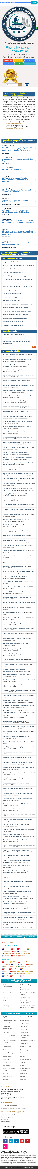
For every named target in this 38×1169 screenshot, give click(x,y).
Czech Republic (24, 962)
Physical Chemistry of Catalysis (13, 659)
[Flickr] (5, 1147)
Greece (6, 966)
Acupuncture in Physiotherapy (12, 262)
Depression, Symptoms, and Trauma (14, 468)
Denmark (7, 964)
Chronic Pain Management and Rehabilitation (17, 437)
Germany (30, 964)
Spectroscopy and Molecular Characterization (17, 757)
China (14, 949)
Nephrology (24, 1053)
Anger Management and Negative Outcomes (17, 375)
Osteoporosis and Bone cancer (12, 300)
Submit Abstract (8, 60)
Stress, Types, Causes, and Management (15, 778)
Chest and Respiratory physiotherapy (14, 276)
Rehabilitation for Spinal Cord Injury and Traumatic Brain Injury (16, 711)
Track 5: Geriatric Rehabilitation (13, 881)
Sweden (6, 976)
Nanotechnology (8, 1053)
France (22, 964)
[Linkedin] (16, 1141)
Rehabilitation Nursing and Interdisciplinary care (19, 716)
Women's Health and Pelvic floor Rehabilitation (18, 917)
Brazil (13, 942)
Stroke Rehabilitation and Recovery (14, 783)
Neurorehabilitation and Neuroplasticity (16, 597)
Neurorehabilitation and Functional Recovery (17, 592)
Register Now (18, 60)
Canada (6, 942)
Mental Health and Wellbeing (12, 550)
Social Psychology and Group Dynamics (15, 747)
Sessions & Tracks (29, 60)
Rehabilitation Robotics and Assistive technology (18, 726)
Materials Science (25, 1047)
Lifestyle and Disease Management (14, 535)
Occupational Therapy (10, 297)
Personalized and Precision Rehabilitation (16, 643)
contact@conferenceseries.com (12, 1095)
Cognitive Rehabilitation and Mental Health (17, 442)
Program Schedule (8, 64)
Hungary (14, 966)
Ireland (22, 966)
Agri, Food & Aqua (8, 1017)
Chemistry (23, 1029)
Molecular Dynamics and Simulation (14, 566)
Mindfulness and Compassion (12, 556)
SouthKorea (26, 953)
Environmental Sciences (25, 1036)
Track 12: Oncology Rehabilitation (13, 814)
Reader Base (18, 64)
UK (23, 976)
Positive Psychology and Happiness (14, 674)
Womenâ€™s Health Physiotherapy (13, 325)
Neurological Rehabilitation (12, 293)
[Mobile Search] (20, 84)
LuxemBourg (14, 969)
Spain (31, 973)
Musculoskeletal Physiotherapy (13, 581)
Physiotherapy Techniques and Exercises (15, 314)
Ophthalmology (25, 998)
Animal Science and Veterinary (9, 1021)
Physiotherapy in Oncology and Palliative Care (17, 304)
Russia (6, 973)
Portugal (22, 971)
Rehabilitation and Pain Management (15, 318)
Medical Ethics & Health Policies (27, 993)
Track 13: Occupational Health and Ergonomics (17, 819)
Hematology (24, 1043)
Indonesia (7, 951)
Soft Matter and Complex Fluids (13, 752)
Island (6, 969)
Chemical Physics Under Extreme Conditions (17, 426)
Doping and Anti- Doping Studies (13, 283)
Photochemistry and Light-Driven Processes (16, 649)
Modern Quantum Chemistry (12, 561)
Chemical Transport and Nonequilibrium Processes (18, 432)
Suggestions (5, 1119)
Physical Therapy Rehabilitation (25, 1001)
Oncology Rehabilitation (11, 607)
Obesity (5, 998)
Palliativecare (7, 1001)
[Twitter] (11, 1141)
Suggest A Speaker (7, 1117)
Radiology (6, 1006)
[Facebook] (5, 1141)
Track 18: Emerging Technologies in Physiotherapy (19, 845)
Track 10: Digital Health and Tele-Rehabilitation (18, 804)
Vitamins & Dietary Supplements (13, 321)
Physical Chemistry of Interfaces (13, 664)
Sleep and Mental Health (11, 742)
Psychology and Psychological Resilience (16, 690)
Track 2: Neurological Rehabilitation (14, 865)
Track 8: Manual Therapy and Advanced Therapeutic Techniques (15, 897)
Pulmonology (7, 1076)
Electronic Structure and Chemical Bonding (16, 483)
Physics (5, 1073)
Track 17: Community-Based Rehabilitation (16, 840)
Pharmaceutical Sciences (25, 1069)
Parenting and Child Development (13, 623)
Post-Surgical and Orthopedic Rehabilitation (17, 680)
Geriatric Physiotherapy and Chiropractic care (17, 286)
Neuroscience (7, 1056)
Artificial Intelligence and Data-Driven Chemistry (19, 385)
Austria (6, 962)
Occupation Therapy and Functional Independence (19, 602)
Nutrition (6, 1059)
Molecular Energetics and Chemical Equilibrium (18, 571)
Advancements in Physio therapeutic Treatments (18, 265)
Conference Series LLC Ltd (13, 1167)
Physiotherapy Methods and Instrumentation (17, 311)
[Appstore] (28, 84)
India (30, 949)
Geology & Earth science (27, 1040)
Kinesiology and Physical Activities (14, 290)
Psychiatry (23, 1073)
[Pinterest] (27, 1141)
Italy (28, 966)
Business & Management (7, 1027)
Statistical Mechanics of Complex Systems (16, 773)
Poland (14, 971)
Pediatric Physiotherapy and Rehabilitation (16, 628)
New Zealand (23, 951)
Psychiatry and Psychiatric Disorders (14, 685)
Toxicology (6, 1079)
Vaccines (23, 1079)
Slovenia (13, 973)
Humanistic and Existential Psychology (15, 530)
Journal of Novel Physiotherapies (13, 334)
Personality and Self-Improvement (14, 638)
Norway (6, 971)
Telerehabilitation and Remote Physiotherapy (17, 793)
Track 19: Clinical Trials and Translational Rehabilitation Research (16, 851)
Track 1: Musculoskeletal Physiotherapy (15, 855)
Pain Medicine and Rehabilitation (13, 618)
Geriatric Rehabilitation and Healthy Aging (16, 519)
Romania (6, 955)
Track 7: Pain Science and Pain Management (17, 891)
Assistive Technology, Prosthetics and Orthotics (18, 390)
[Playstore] (26, 84)
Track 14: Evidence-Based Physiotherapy (15, 824)
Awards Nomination (29, 64)
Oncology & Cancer (26, 1059)
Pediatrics (6, 1065)
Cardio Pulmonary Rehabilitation (13, 411)
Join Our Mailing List (8, 1115)
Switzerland (15, 976)
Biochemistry (24, 1020)
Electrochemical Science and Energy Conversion (18, 478)
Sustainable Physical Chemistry (13, 788)
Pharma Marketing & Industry (9, 1069)
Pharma (22, 1065)
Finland (15, 964)
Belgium (14, 962)
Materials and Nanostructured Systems (15, 545)
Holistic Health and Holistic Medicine (15, 525)
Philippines (7, 953)
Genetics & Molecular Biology (9, 1041)
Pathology (23, 1062)
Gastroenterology (25, 985)
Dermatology (24, 1032)
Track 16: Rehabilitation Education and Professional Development (15, 835)
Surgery (22, 1076)
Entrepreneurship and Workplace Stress (15, 504)
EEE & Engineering (9, 1035)
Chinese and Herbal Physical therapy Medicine (18, 279)
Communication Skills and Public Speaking (16, 447)
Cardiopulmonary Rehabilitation (13, 272)
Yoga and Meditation (9, 927)
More (34, 346)
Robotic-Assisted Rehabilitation (13, 731)
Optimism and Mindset (10, 612)
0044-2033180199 (12, 1106)
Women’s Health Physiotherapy (13, 922)
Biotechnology (24, 1023)
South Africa (23, 973)
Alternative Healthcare (27, 1017)
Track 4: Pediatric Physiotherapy (13, 876)
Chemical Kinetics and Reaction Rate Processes (17, 421)
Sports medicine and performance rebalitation (17, 762)
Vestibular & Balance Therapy (14, 128)
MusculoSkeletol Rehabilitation (13, 587)
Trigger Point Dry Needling (13, 123)
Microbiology (24, 1050)
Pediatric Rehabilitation (10, 633)
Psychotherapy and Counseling (12, 695)
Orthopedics (7, 1062)
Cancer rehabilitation (9, 269)
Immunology (7, 1047)
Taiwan (15, 955)
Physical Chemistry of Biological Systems (16, 654)
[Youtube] (22, 1141)
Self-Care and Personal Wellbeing (13, 736)
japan (14, 951)
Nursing (22, 1056)
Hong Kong (22, 949)
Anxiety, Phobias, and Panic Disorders (14, 380)
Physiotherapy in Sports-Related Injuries (15, 307)
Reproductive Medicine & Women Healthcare (27, 1006)
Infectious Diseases (9, 993)
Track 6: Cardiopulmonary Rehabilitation (16, 886)
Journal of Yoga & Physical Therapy (14, 338)
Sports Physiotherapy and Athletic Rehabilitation (18, 767)
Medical (5, 1050)
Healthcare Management (24, 989)
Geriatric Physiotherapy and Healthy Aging (16, 514)
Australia (6, 949)
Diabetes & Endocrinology (7, 985)
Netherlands (25, 969)
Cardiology (23, 1026)
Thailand (22, 955)
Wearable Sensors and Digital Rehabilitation (17, 912)
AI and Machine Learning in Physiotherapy (16, 370)
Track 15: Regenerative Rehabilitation (15, 829)
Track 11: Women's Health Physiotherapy (15, 809)
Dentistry (6, 1032)
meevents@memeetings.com (11, 1091)
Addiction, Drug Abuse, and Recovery (14, 354)
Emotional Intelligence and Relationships (16, 499)
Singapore (17, 953)
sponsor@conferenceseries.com (12, 1099)
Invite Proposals (6, 1121)
